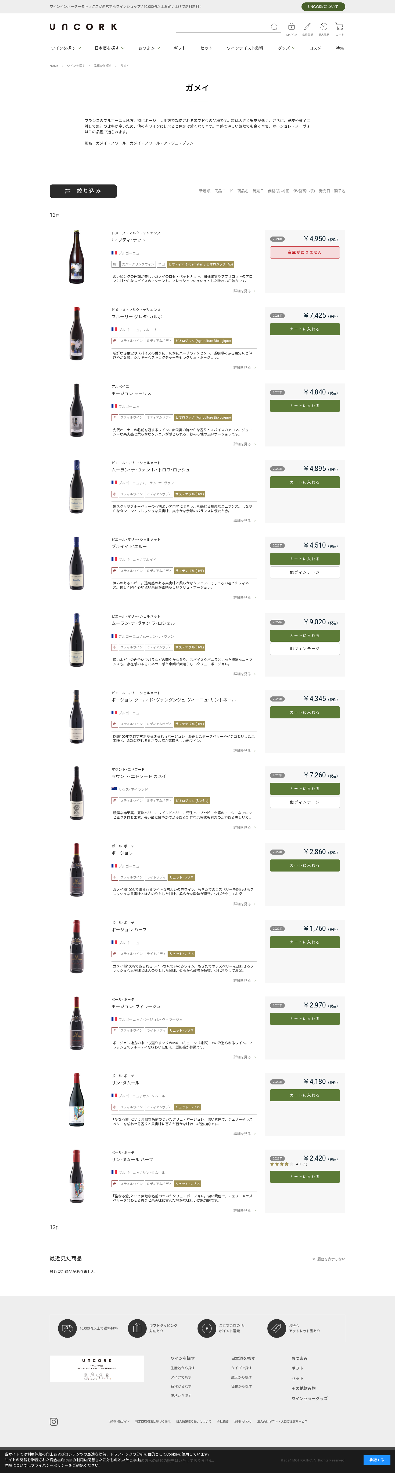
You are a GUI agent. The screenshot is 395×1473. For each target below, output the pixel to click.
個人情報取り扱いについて (193, 1421)
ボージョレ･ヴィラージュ (136, 1006)
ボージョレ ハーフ (129, 930)
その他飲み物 (304, 1388)
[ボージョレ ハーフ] (76, 946)
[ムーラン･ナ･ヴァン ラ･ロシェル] (76, 640)
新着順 (204, 191)
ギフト (180, 48)
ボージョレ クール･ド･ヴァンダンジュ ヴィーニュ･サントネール (174, 700)
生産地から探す (183, 1368)
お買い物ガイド (119, 1421)
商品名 (243, 191)
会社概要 (223, 1421)
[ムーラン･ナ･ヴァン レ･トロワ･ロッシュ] (76, 487)
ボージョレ (122, 853)
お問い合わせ (243, 1421)
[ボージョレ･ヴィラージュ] (76, 1023)
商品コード (223, 191)
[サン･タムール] (76, 1100)
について (323, 7)
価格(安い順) (278, 191)
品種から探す (181, 1386)
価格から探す (181, 1395)
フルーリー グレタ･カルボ (137, 317)
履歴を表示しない (331, 1259)
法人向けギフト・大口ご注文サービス (282, 1421)
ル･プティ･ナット (129, 240)
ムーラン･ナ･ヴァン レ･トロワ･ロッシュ (151, 470)
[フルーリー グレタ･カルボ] (76, 333)
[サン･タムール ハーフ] (76, 1176)
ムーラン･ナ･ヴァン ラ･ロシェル (143, 623)
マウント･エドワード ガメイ (139, 776)
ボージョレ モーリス (131, 393)
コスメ (315, 48)
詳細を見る (242, 291)
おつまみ (146, 48)
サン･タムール (125, 1083)
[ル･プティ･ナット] (76, 257)
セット (206, 48)
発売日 (258, 191)
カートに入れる (305, 329)
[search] (275, 26)
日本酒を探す (107, 48)
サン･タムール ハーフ (132, 1160)
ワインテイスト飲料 (245, 48)
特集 (340, 48)
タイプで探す (181, 1377)
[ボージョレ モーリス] (76, 410)
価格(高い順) (304, 191)
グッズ (284, 48)
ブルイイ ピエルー (129, 547)
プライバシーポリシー (50, 1465)
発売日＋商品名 (332, 191)
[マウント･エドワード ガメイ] (76, 793)
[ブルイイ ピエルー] (76, 563)
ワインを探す (63, 48)
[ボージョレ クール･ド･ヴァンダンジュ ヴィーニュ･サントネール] (76, 717)
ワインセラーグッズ (310, 1399)
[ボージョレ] (76, 870)
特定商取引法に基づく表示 (153, 1421)
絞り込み (89, 191)
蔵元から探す (241, 1377)
